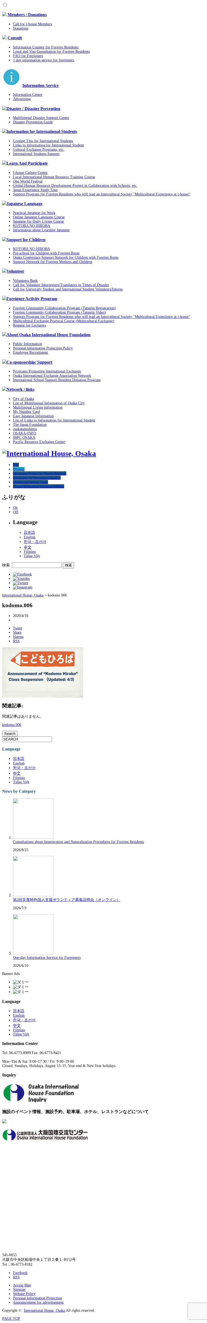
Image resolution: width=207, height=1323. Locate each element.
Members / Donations (27, 14)
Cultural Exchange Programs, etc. (38, 150)
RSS (16, 1277)
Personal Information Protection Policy (43, 348)
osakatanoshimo (25, 429)
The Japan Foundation (30, 425)
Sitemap (19, 1289)
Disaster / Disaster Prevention (33, 108)
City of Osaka (23, 399)
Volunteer (15, 271)
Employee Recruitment (30, 352)
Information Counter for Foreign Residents (45, 47)
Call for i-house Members (32, 24)
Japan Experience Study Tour (35, 190)
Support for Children (26, 239)
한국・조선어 (35, 542)
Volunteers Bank (25, 281)
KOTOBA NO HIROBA (31, 226)
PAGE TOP (11, 1319)
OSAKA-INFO (24, 433)
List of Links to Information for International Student (54, 420)
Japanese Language (24, 203)
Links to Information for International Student (48, 145)
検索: (6, 565)
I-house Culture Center (30, 173)
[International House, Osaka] (49, 453)
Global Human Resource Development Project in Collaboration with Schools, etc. (75, 186)
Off (15, 512)
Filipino (30, 552)
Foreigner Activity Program (31, 298)
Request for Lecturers (29, 325)
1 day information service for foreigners (43, 60)
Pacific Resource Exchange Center (39, 442)
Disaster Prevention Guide (33, 122)
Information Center (27, 95)
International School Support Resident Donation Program (57, 380)
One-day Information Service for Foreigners (47, 958)
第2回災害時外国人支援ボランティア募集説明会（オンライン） (66, 900)
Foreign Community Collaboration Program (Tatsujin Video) (59, 312)
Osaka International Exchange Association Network (52, 376)
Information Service (40, 85)
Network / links (20, 389)
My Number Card (26, 412)
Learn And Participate (27, 163)
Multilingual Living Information (38, 407)
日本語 (29, 533)
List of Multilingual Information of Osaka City (49, 403)
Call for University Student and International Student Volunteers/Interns (68, 289)
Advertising (22, 99)
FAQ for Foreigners (28, 56)
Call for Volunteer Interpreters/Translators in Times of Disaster (61, 285)
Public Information (27, 344)
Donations (20, 28)
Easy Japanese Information (33, 416)
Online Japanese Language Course (39, 217)
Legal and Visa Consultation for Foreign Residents (51, 52)
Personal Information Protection (37, 1298)
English (29, 537)
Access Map (22, 1285)
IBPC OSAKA (24, 438)
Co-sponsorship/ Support (29, 362)
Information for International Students (41, 131)
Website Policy (24, 1294)
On (15, 508)
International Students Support (36, 154)
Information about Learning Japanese (41, 230)
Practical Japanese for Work (34, 213)
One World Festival (28, 181)
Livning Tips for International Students (43, 141)
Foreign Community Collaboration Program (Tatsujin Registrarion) (64, 308)
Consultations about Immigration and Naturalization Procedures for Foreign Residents (78, 842)
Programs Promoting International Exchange (47, 371)
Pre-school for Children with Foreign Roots (46, 253)
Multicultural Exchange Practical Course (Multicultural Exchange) (63, 321)
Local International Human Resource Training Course (54, 177)
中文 (27, 547)
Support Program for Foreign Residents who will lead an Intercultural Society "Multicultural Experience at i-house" (101, 194)
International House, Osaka (44, 1310)
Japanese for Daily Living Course (38, 221)
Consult (15, 37)
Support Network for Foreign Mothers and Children (52, 262)
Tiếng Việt (32, 556)
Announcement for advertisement (38, 1302)
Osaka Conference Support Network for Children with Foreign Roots (65, 257)
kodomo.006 (11, 725)
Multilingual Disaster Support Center (41, 118)
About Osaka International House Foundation (48, 334)
